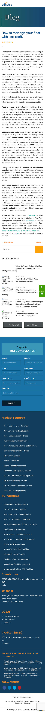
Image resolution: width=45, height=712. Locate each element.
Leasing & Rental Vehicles (14, 554)
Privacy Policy (10, 701)
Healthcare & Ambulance (14, 529)
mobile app (30, 220)
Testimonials (14, 325)
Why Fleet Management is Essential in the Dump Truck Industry (20, 292)
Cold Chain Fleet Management (17, 519)
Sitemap (27, 703)
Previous (7, 242)
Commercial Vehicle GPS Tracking (18, 569)
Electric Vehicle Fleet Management (18, 476)
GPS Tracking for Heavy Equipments (19, 539)
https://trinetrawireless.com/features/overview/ (20, 231)
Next (39, 242)
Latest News (32, 325)
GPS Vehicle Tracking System (16, 431)
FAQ (14, 697)
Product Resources (24, 697)
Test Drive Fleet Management (16, 559)
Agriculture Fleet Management (17, 564)
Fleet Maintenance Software (16, 436)
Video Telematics (11, 461)
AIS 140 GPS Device (12, 456)
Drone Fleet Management (15, 466)
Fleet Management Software (16, 426)
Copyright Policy (22, 701)
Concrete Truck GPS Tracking (16, 549)
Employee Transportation (14, 544)
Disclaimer (19, 703)
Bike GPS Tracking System (15, 491)
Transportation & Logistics (15, 509)
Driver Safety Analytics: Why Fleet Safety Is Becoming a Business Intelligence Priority (22, 268)
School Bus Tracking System (16, 504)
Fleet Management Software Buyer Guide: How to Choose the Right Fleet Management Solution (29, 304)
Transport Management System (17, 471)
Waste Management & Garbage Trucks (20, 524)
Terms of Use (34, 701)
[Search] (39, 249)
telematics (32, 215)
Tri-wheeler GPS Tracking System (18, 486)
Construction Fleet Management (18, 534)
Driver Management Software (16, 451)
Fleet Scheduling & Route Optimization (20, 446)
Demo (16, 233)
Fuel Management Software (16, 441)
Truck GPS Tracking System (15, 481)
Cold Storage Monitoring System (17, 514)
